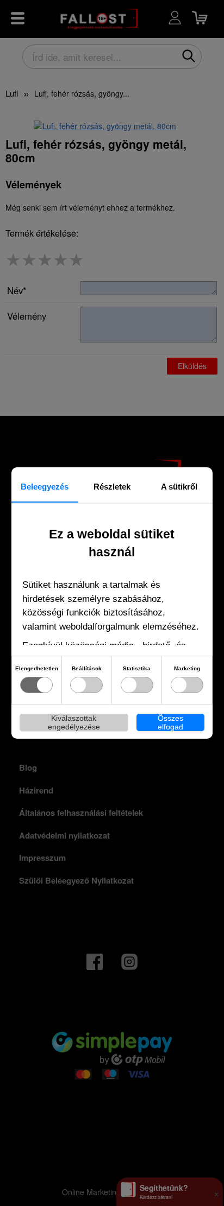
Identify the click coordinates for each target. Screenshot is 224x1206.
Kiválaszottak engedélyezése (74, 722)
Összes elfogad (170, 722)
